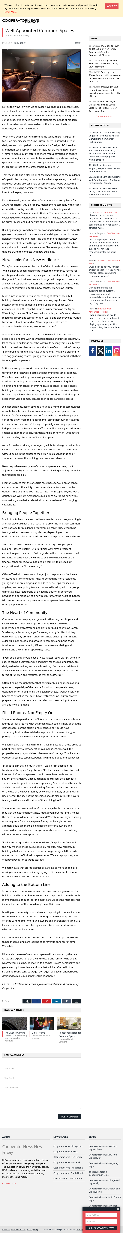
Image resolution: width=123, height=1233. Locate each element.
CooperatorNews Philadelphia (68, 1167)
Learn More (10, 11)
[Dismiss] (118, 1209)
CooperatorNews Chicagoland (68, 1146)
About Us (6, 1229)
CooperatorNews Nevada (65, 1151)
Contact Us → (9, 1183)
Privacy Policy (32, 1229)
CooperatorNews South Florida (68, 1173)
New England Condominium (67, 1178)
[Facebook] (92, 351)
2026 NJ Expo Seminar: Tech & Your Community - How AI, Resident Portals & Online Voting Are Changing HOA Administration (104, 153)
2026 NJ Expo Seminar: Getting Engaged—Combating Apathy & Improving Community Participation (104, 137)
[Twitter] (100, 351)
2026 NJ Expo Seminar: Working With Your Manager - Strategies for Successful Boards (105, 180)
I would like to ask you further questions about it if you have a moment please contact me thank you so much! (105, 271)
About (6, 1136)
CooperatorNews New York (66, 1162)
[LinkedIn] (108, 351)
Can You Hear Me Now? (106, 212)
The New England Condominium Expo (99, 1173)
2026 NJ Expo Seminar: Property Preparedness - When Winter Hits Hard (104, 168)
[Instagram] (116, 351)
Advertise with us (18, 1229)
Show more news (104, 116)
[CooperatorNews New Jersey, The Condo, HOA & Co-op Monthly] (20, 21)
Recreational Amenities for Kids (100, 310)
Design (78, 43)
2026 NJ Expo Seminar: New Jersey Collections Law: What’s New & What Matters (104, 191)
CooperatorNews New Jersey (67, 1156)
